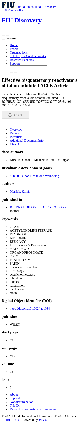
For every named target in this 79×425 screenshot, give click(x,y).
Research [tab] (15, 133)
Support (15, 63)
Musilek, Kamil (20, 191)
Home (14, 45)
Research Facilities (22, 60)
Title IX (15, 405)
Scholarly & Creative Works (28, 56)
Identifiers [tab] (16, 137)
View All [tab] (15, 144)
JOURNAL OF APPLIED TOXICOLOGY (38, 207)
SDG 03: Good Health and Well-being (34, 176)
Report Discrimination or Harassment (33, 409)
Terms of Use (12, 420)
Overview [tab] (16, 129)
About (14, 394)
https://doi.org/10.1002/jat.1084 (30, 308)
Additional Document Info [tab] (27, 140)
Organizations (19, 52)
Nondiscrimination (21, 402)
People (14, 49)
